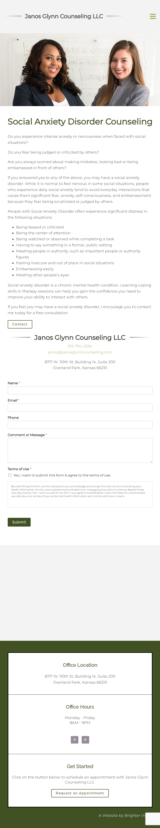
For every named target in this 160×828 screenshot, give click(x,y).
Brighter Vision (138, 815)
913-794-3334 (80, 346)
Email (13, 400)
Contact (20, 324)
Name (14, 383)
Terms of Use (19, 469)
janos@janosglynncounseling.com (80, 352)
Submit (19, 522)
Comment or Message (27, 435)
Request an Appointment (80, 793)
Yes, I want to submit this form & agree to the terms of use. (62, 475)
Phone (13, 418)
